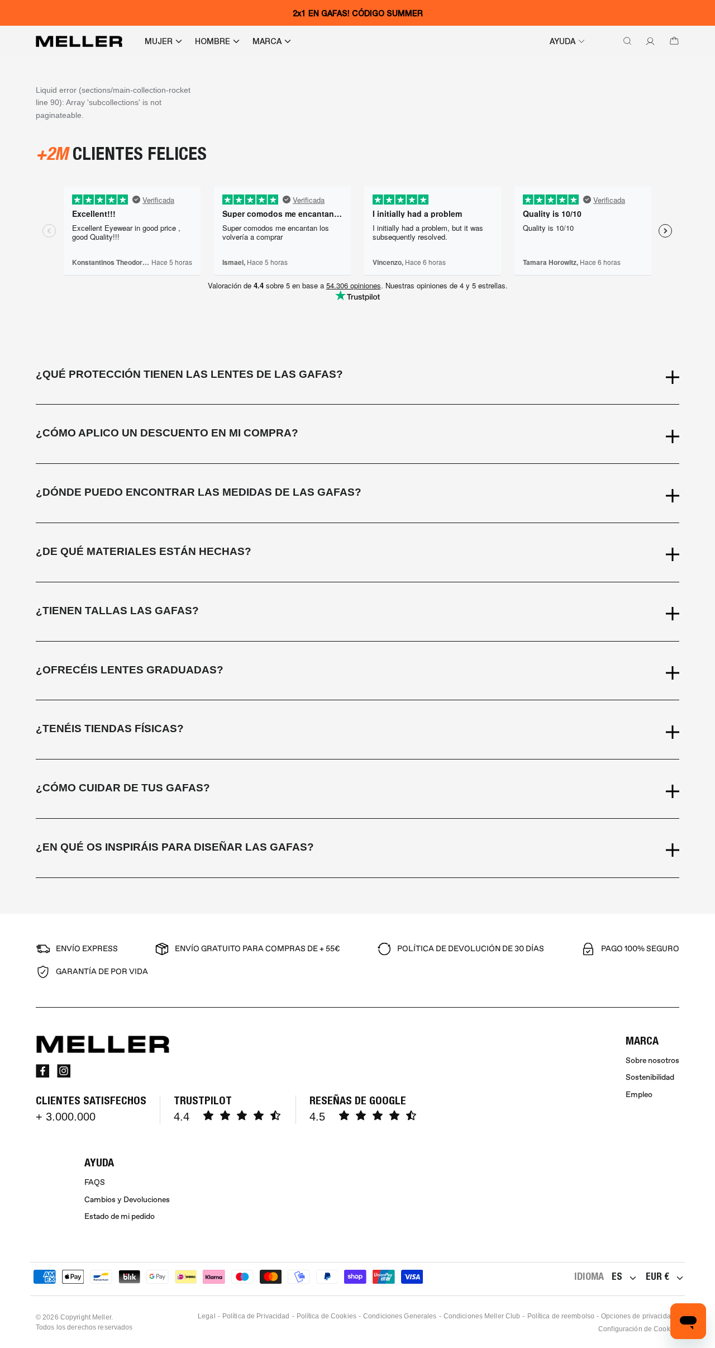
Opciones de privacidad (638, 1316)
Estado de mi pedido (119, 1216)
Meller (101, 1317)
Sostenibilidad (650, 1077)
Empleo (639, 1094)
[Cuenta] (648, 41)
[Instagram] (63, 1071)
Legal (207, 1316)
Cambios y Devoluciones (127, 1199)
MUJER (159, 41)
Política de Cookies (326, 1316)
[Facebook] (42, 1071)
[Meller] (79, 41)
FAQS (94, 1182)
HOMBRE (212, 41)
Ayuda (562, 41)
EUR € (657, 1276)
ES (617, 1276)
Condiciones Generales (400, 1316)
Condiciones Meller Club (482, 1316)
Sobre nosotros (652, 1060)
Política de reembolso (561, 1316)
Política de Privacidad (256, 1316)
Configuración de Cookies (638, 1329)
